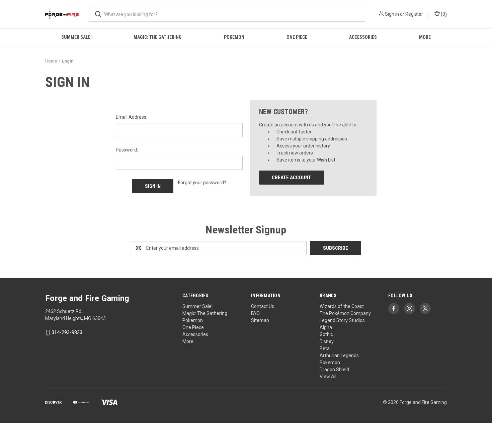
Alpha (326, 327)
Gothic (326, 334)
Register (414, 14)
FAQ (255, 313)
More (425, 37)
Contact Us (262, 306)
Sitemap (260, 320)
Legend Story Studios (342, 320)
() (443, 14)
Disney (327, 341)
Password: (127, 149)
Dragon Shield (334, 369)
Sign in (392, 14)
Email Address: (131, 117)
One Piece (296, 37)
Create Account (291, 178)
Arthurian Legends (339, 355)
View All (328, 376)
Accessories (363, 37)
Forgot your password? (202, 182)
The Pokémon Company (345, 313)
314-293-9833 (67, 333)
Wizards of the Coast (342, 306)
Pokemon (234, 37)
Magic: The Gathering (158, 37)
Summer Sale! (76, 37)
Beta (325, 348)
